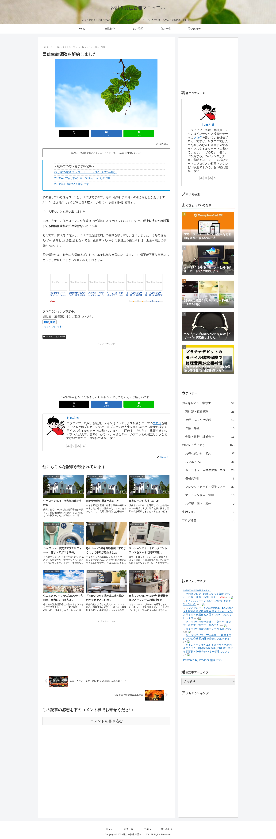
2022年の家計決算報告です (71, 184)
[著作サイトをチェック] (68, 446)
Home (109, 829)
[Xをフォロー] (73, 446)
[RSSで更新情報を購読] (84, 446)
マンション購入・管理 (55, 336)
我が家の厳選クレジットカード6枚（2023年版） (85, 172)
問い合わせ (166, 829)
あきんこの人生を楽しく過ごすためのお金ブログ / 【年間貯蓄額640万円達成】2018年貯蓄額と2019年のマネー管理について (208, 648)
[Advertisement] (106, 368)
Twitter (147, 829)
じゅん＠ (73, 418)
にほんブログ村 (52, 327)
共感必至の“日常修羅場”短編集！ (197, 590)
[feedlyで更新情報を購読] (79, 446)
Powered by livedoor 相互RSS (202, 660)
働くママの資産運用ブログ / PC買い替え (209, 629)
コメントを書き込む (106, 721)
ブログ (157, 423)
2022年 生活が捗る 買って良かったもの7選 (82, 178)
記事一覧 (128, 829)
